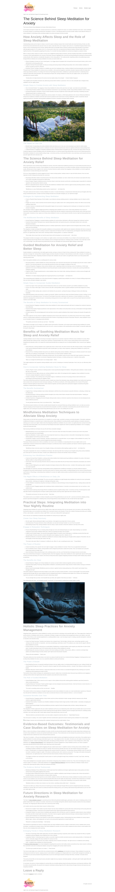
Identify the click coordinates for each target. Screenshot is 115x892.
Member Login (87, 8)
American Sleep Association (31, 844)
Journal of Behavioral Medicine (58, 762)
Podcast (75, 8)
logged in (31, 874)
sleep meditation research (35, 800)
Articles (80, 8)
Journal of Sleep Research (37, 742)
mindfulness (60, 851)
